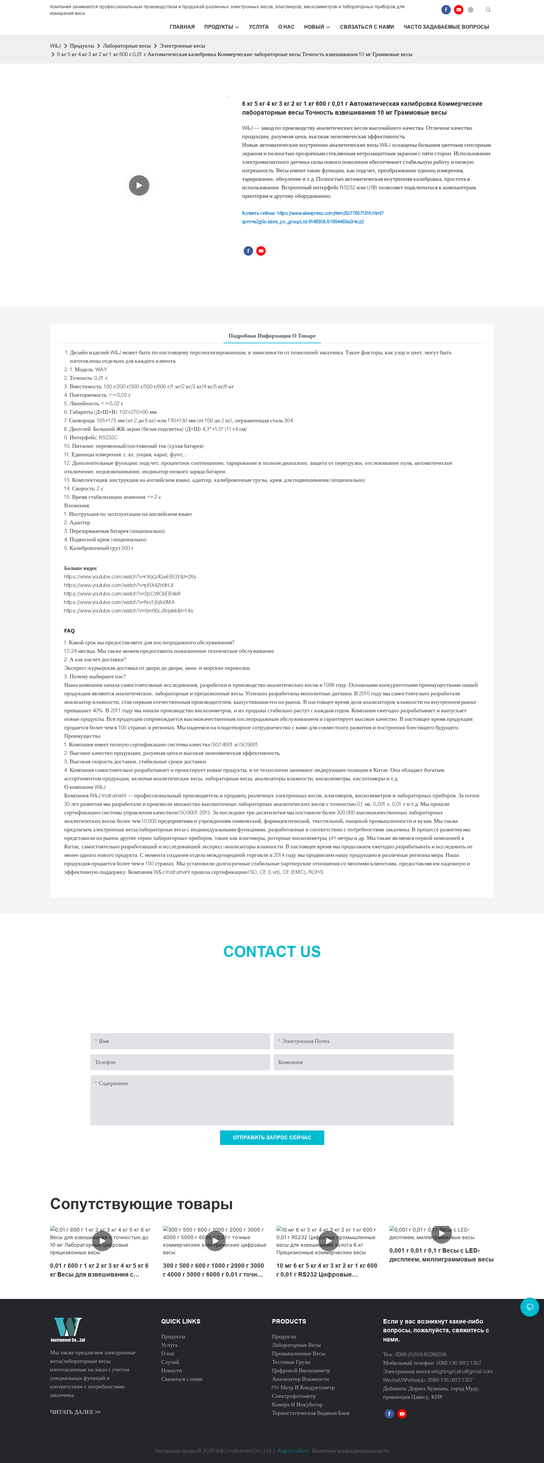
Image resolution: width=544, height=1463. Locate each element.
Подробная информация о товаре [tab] (272, 336)
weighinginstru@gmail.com (462, 1371)
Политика (324, 1451)
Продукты (82, 46)
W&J (55, 46)
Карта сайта (292, 1451)
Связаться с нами (181, 1379)
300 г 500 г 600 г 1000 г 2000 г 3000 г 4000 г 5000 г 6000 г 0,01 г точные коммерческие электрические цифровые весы (214, 1270)
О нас (168, 1353)
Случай (170, 1362)
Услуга (169, 1345)
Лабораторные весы (127, 46)
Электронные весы (182, 46)
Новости (171, 1370)
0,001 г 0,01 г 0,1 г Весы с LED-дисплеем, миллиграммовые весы (441, 1255)
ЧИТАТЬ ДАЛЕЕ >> (75, 1412)
